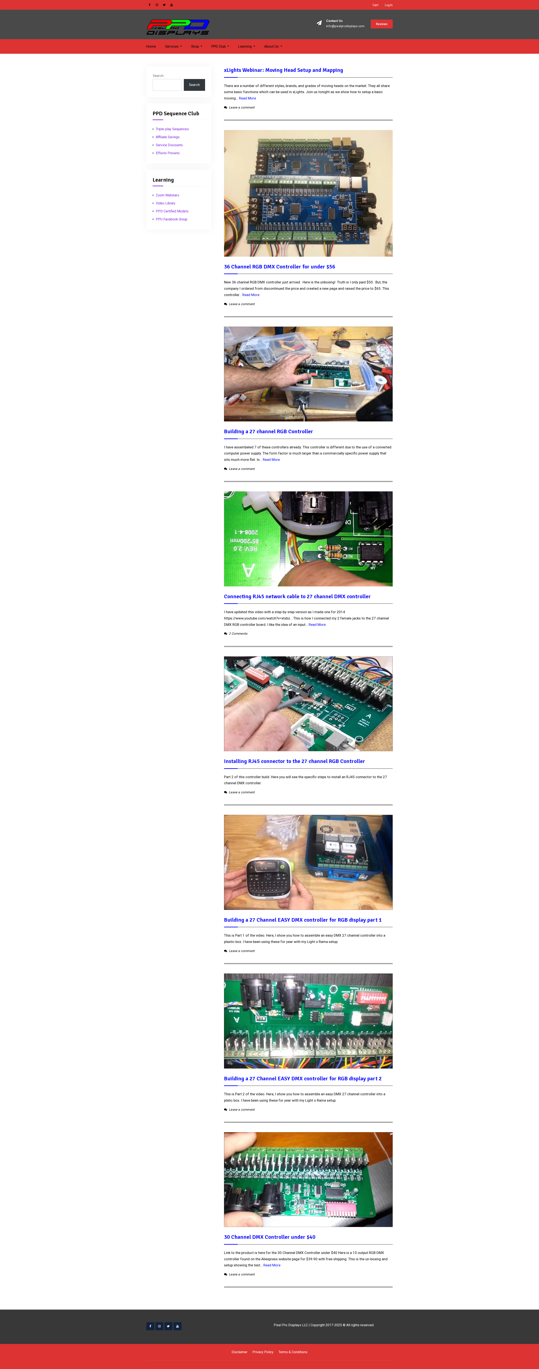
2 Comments (238, 634)
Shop (195, 46)
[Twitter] (168, 1326)
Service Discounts (169, 145)
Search (158, 76)
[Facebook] (150, 1326)
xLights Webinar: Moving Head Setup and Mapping (283, 70)
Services (172, 46)
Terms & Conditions (293, 1352)
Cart (375, 5)
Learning (245, 46)
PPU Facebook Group (171, 219)
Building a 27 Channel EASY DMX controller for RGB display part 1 (303, 920)
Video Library (165, 203)
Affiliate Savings (168, 137)
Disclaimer (239, 1352)
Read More (247, 98)
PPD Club (218, 46)
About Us (271, 46)
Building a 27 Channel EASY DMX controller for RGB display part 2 (303, 1078)
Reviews (381, 24)
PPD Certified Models (172, 211)
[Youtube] (177, 1326)
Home (151, 46)
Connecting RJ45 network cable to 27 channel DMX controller (297, 596)
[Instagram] (159, 1326)
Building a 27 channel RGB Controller (268, 431)
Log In (389, 5)
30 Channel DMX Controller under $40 (269, 1237)
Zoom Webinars (167, 195)
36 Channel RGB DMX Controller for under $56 (279, 266)
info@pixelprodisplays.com (345, 26)
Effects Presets (168, 153)
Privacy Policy (263, 1352)
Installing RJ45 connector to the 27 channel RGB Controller (294, 761)
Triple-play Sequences (172, 129)
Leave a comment (242, 107)
